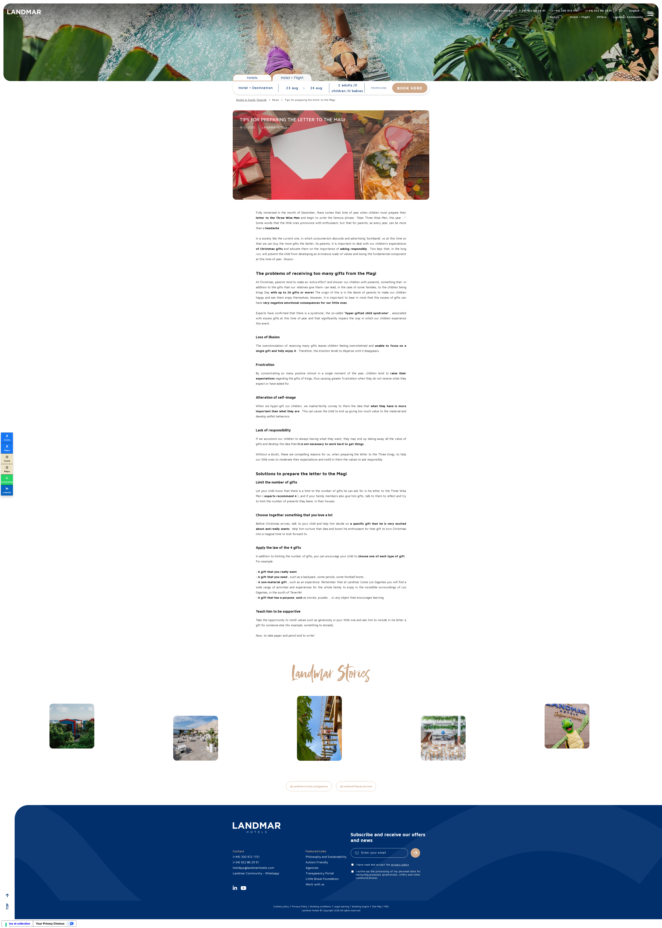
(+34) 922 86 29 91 (532, 10)
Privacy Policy (299, 906)
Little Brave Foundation (322, 879)
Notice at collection (17, 923)
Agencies (312, 868)
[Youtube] (243, 891)
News (275, 99)
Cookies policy (281, 906)
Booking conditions (320, 906)
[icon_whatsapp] (621, 10)
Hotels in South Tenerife (251, 99)
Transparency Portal (320, 873)
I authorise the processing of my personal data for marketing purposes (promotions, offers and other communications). (388, 874)
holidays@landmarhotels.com (253, 868)
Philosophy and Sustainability (326, 857)
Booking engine (360, 906)
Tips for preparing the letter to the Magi (310, 99)
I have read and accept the (382, 864)
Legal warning (341, 906)
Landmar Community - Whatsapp (256, 873)
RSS (386, 906)
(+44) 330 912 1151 (565, 10)
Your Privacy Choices (50, 923)
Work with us (315, 884)
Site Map (377, 906)
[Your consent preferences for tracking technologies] (6, 924)
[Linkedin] (235, 891)
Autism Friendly (317, 862)
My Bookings (503, 10)
